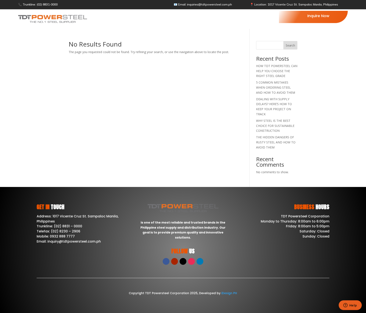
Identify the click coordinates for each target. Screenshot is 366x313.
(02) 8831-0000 (47, 4)
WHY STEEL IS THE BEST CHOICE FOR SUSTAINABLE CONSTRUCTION (275, 126)
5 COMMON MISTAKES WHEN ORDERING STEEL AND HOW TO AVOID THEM (275, 87)
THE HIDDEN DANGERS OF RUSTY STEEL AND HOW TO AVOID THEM (275, 142)
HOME (155, 19)
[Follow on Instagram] (191, 261)
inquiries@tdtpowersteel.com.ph (209, 4)
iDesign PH (229, 293)
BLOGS (219, 19)
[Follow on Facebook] (166, 261)
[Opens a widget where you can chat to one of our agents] (350, 305)
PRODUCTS (195, 19)
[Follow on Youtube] (174, 261)
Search (290, 45)
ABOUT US (173, 19)
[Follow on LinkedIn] (200, 261)
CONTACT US (240, 19)
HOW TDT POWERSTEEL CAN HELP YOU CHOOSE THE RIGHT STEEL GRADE (276, 71)
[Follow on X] (183, 261)
